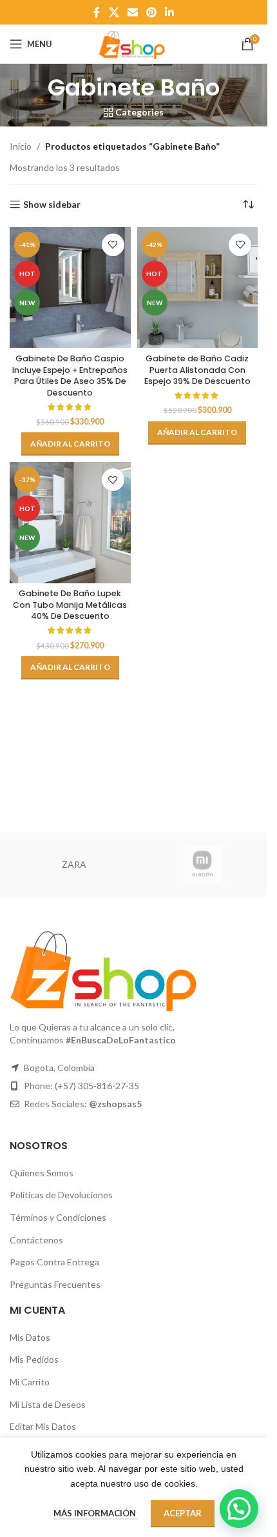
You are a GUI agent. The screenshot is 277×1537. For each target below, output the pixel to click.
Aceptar (183, 1513)
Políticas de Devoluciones (61, 1194)
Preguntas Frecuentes (55, 1284)
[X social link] (113, 12)
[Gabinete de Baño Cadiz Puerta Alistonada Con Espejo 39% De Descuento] (197, 287)
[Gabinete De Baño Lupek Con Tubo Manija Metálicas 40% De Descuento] (70, 522)
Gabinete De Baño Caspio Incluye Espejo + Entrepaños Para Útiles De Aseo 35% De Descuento (70, 375)
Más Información (95, 1513)
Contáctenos (36, 1239)
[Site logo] (133, 42)
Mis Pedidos (34, 1359)
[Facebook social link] (96, 12)
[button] (70, 444)
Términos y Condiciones (58, 1217)
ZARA (74, 864)
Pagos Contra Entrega (54, 1261)
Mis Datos (30, 1337)
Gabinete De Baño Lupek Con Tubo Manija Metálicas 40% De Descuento (70, 604)
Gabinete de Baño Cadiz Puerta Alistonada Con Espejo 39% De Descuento (197, 370)
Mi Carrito (30, 1381)
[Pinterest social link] (151, 12)
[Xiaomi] (202, 864)
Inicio (21, 146)
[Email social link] (132, 12)
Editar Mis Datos (43, 1426)
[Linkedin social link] (169, 12)
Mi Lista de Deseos (48, 1404)
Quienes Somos (41, 1172)
